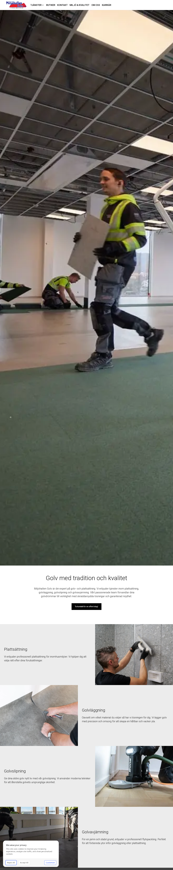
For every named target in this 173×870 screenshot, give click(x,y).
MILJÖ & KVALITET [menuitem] (79, 5)
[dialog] (31, 854)
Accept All (24, 862)
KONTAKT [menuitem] (62, 5)
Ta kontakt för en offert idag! (86, 606)
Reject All (11, 862)
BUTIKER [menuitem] (50, 5)
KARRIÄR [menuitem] (106, 5)
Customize (50, 862)
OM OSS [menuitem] (95, 5)
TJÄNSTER (36, 5)
